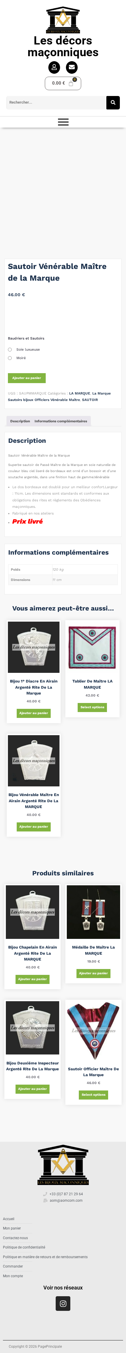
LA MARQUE (79, 393)
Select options (92, 707)
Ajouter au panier (26, 378)
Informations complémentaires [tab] (61, 421)
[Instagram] (63, 1303)
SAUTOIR (90, 400)
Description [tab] (20, 421)
